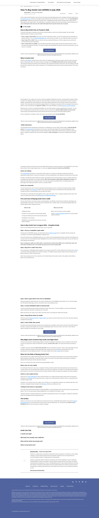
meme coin (35, 189)
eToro (75, 250)
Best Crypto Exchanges (28, 6)
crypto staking (26, 173)
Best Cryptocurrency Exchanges (64, 2)
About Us (28, 486)
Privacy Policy (70, 486)
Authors (62, 486)
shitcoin (30, 60)
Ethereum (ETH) (34, 318)
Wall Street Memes (51, 195)
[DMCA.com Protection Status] (77, 511)
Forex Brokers (51, 2)
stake (59, 351)
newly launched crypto (61, 213)
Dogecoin (42, 195)
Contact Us (35, 486)
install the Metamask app (40, 38)
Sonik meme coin (26, 18)
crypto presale (29, 129)
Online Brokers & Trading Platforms (37, 2)
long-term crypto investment (68, 105)
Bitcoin (45, 384)
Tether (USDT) (42, 318)
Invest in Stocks (77, 2)
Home (22, 6)
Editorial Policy (44, 486)
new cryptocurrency (32, 376)
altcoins (31, 378)
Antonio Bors (34, 451)
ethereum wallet (53, 233)
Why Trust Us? (54, 486)
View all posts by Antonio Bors (37, 470)
